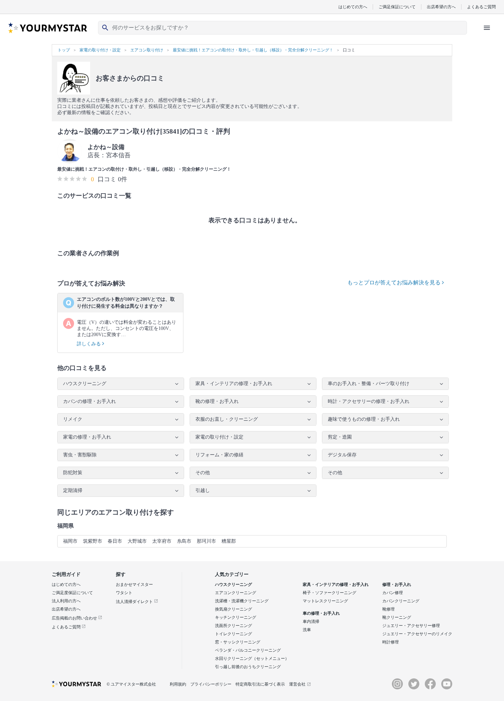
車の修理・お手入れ (321, 613)
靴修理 (388, 609)
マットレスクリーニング (325, 601)
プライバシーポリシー (210, 684)
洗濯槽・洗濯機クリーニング (241, 601)
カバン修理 (392, 592)
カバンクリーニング (400, 601)
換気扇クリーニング (233, 609)
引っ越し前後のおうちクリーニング (248, 666)
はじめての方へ (352, 7)
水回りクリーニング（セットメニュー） (252, 658)
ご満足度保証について (72, 592)
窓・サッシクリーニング (237, 642)
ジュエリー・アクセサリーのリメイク (417, 633)
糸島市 (184, 541)
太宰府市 (161, 541)
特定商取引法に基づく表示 (260, 684)
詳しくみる (89, 343)
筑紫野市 (92, 541)
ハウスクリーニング (233, 584)
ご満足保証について (397, 7)
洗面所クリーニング (233, 625)
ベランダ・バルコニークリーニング (248, 650)
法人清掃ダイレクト (135, 601)
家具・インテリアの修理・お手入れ (336, 584)
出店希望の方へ (441, 7)
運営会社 (297, 684)
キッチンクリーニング (235, 617)
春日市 (115, 541)
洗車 (307, 629)
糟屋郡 (228, 541)
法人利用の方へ (66, 601)
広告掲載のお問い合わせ (75, 618)
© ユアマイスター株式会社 (131, 684)
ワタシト (124, 592)
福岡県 (65, 526)
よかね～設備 (105, 147)
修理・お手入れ (396, 584)
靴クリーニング (396, 617)
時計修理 (390, 642)
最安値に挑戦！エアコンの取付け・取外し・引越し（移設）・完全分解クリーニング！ (144, 169)
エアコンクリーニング (235, 592)
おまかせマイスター (134, 584)
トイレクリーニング (233, 633)
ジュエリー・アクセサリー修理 (411, 625)
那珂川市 (206, 541)
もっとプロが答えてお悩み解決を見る (394, 282)
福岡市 (70, 541)
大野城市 (137, 541)
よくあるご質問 (481, 7)
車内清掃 (311, 621)
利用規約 (178, 684)
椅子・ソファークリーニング (329, 592)
